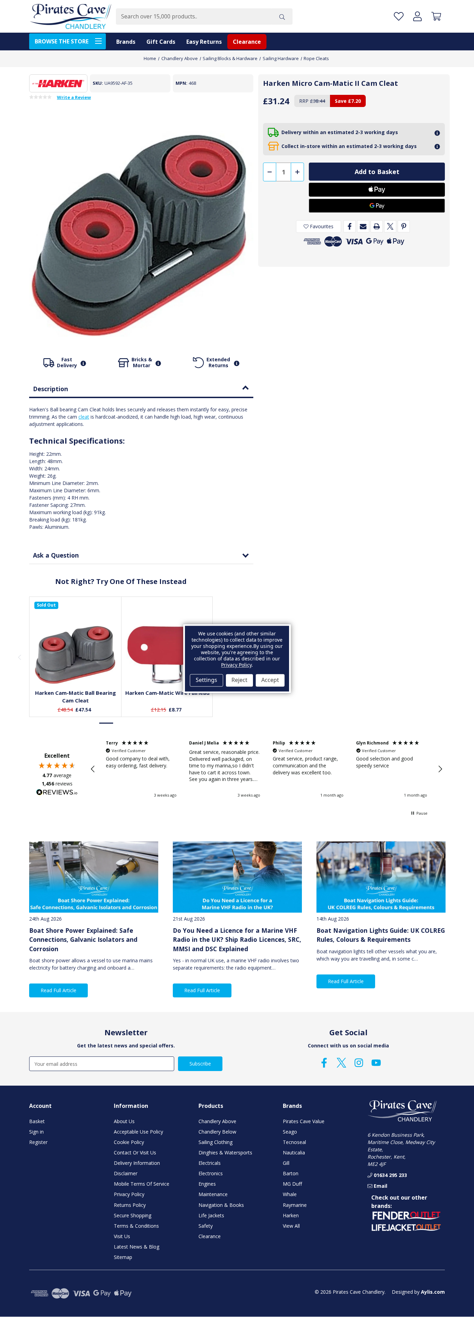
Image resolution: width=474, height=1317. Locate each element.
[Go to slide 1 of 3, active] (106, 723)
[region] (266, 769)
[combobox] (193, 16)
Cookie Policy (129, 1142)
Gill (286, 1163)
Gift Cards (160, 42)
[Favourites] (75, 668)
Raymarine (295, 1205)
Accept (270, 680)
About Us (124, 1121)
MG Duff (292, 1183)
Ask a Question (56, 555)
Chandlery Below (217, 1131)
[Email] (363, 226)
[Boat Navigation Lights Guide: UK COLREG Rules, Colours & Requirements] (381, 877)
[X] (390, 226)
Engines (207, 1183)
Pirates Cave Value (303, 1121)
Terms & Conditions (136, 1226)
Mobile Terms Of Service (141, 1183)
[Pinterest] (404, 226)
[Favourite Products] (398, 16)
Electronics (210, 1173)
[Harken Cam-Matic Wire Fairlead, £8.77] (167, 643)
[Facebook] (350, 226)
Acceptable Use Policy (138, 1131)
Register (38, 1142)
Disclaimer (125, 1173)
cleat (83, 416)
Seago (290, 1131)
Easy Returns (204, 42)
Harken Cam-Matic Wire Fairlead (167, 692)
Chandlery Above (217, 1121)
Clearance (247, 42)
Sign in (36, 1131)
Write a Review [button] (74, 97)
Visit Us (122, 1236)
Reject (239, 680)
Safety (205, 1226)
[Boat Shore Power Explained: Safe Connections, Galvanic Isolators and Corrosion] (93, 877)
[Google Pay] (377, 206)
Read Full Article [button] (58, 990)
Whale (290, 1194)
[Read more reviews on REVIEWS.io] (57, 793)
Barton (290, 1173)
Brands (125, 42)
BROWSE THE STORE (61, 41)
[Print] (377, 226)
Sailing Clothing (215, 1142)
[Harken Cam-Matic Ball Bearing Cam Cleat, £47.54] (75, 643)
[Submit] (282, 16)
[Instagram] (359, 1063)
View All (291, 1226)
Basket (37, 1121)
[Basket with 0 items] (436, 16)
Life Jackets (211, 1215)
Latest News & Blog (136, 1246)
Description (50, 389)
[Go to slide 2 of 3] (121, 723)
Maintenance (213, 1194)
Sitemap (123, 1257)
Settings (206, 680)
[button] (93, 769)
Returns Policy (130, 1205)
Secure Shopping (132, 1215)
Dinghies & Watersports (225, 1152)
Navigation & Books (221, 1205)
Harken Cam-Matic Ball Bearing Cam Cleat (75, 696)
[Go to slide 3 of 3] (136, 723)
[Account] (417, 16)
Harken (291, 1215)
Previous (19, 657)
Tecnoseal (294, 1142)
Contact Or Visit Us (135, 1152)
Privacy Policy (129, 1194)
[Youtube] (376, 1063)
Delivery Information (137, 1163)
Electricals (209, 1163)
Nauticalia (294, 1152)
